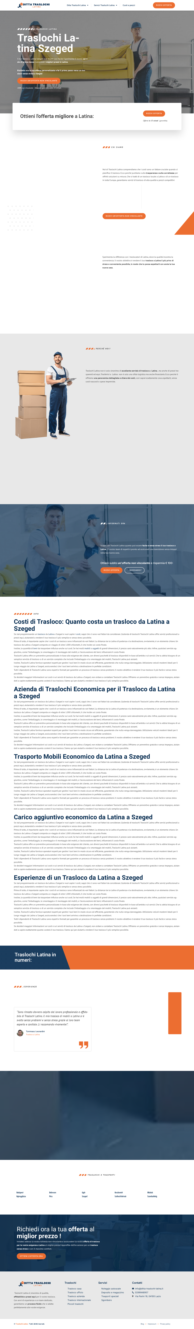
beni (35, 648)
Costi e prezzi (129, 5)
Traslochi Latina (22, 1324)
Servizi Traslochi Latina (104, 5)
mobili (87, 648)
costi (78, 634)
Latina (51, 634)
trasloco (41, 634)
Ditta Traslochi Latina (76, 5)
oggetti (96, 648)
